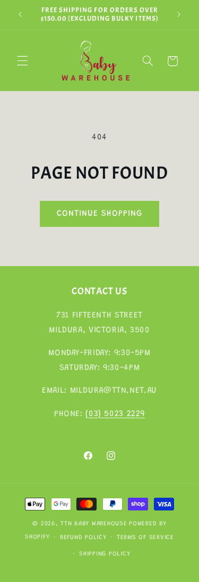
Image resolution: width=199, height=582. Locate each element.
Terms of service (145, 538)
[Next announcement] (179, 14)
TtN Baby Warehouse (93, 524)
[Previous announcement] (20, 14)
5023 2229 (124, 414)
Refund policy (83, 538)
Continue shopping (100, 213)
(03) (94, 414)
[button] (22, 61)
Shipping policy (104, 554)
